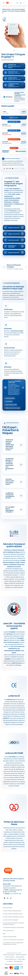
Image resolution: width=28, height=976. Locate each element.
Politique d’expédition (20, 956)
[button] (3, 2)
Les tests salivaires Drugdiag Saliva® (12, 910)
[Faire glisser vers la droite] (17, 50)
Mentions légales (21, 959)
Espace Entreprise (7, 907)
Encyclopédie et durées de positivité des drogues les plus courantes (13, 943)
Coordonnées (9, 961)
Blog (4, 933)
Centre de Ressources (8, 930)
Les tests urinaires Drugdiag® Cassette (12, 913)
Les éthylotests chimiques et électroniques (13, 927)
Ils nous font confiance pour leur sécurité (13, 939)
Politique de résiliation (18, 961)
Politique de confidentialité (21, 954)
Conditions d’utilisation (9, 956)
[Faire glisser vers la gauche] (10, 50)
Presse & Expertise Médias (9, 936)
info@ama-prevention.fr (15, 889)
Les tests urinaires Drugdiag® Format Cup (13, 916)
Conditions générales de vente (11, 959)
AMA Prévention (6, 9)
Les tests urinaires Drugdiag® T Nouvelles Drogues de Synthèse (13, 923)
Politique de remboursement (8, 954)
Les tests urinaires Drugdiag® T (11, 919)
